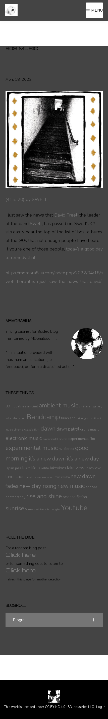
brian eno (68, 418)
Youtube (74, 508)
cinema (18, 430)
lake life (29, 468)
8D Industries (16, 406)
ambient (32, 406)
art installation (15, 418)
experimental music (32, 448)
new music (71, 486)
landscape (15, 477)
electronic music (24, 438)
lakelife (43, 468)
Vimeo (30, 509)
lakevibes (58, 468)
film (61, 449)
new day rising (38, 486)
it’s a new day (83, 458)
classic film (31, 430)
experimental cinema (55, 439)
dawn (48, 429)
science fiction (75, 497)
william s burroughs (48, 509)
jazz (18, 468)
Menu (97, 10)
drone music (89, 429)
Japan (10, 468)
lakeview (93, 468)
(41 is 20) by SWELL (26, 199)
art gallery (95, 406)
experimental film (81, 438)
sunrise (15, 508)
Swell (36, 224)
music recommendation (39, 477)
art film (83, 406)
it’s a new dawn (47, 458)
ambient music (58, 405)
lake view (75, 468)
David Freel (65, 215)
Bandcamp (43, 417)
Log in (100, 707)
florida (69, 448)
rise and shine (44, 496)
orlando (91, 487)
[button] (54, 620)
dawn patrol (68, 429)
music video (62, 477)
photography (15, 497)
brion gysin (83, 418)
